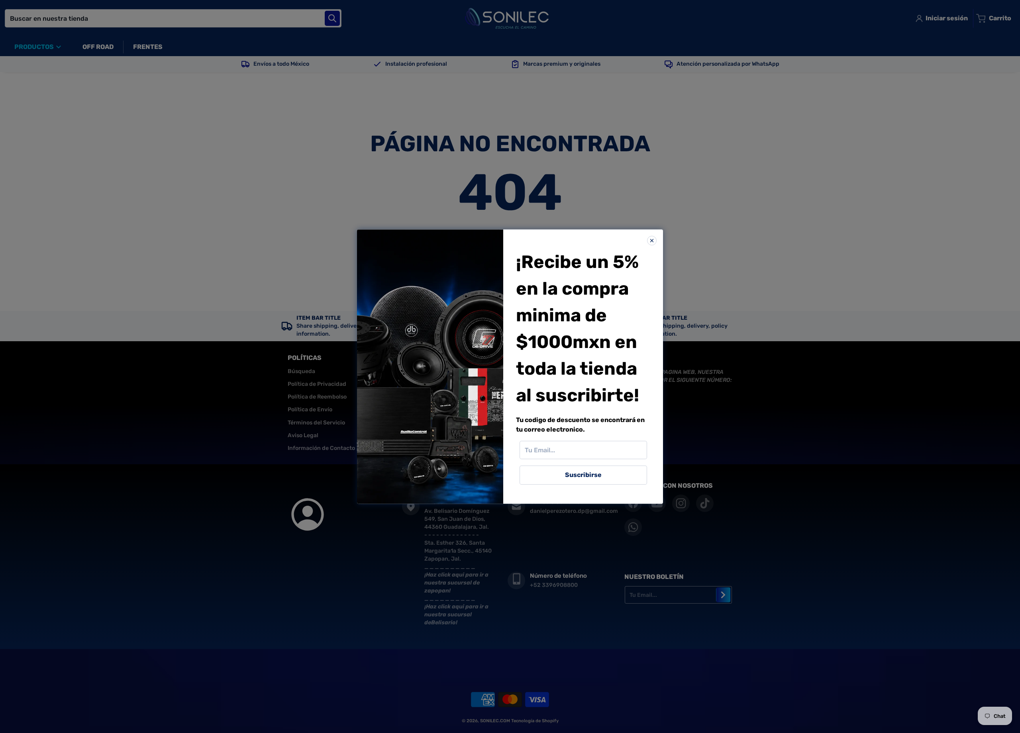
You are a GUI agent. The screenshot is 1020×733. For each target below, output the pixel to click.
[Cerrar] (652, 240)
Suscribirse (583, 475)
